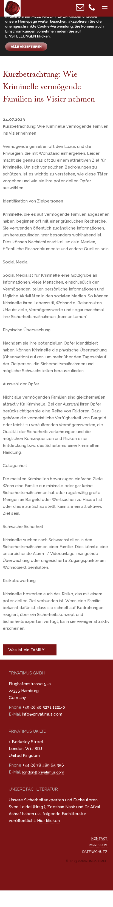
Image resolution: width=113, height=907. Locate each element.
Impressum (98, 845)
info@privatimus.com (42, 714)
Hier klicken (48, 820)
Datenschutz (95, 852)
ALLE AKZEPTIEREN (26, 46)
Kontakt (99, 839)
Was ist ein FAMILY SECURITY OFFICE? (27, 651)
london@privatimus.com (43, 772)
